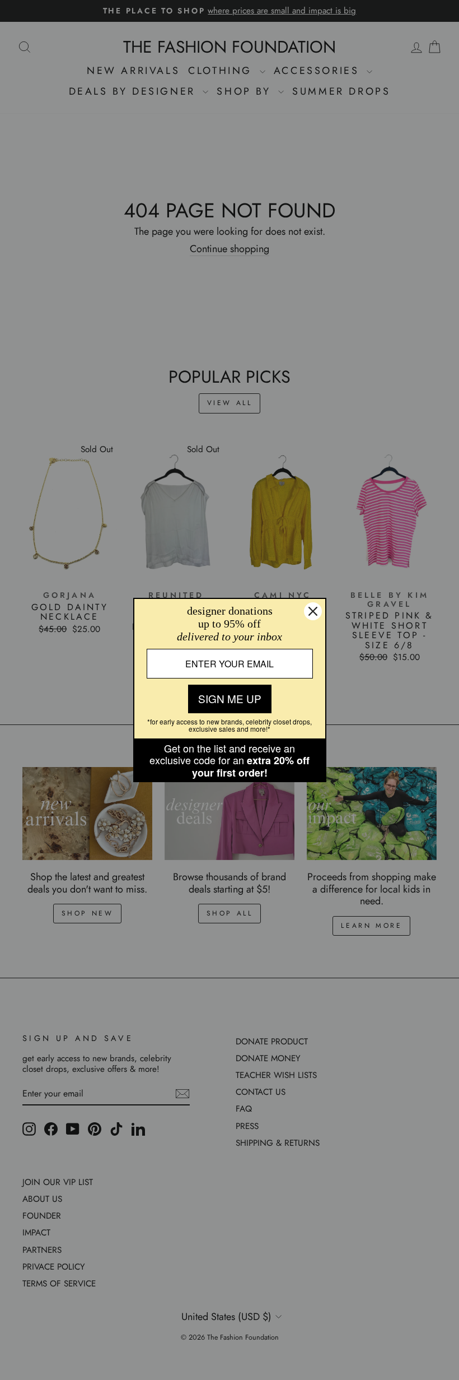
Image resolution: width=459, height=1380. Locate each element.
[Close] (312, 611)
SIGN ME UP (229, 698)
